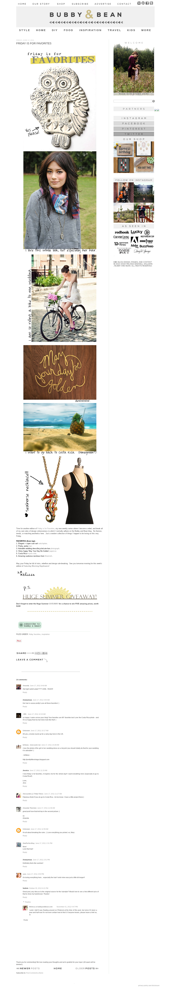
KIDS (131, 30)
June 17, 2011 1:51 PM (43, 843)
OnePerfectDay (29, 843)
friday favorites (35, 634)
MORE (146, 30)
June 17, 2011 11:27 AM (53, 794)
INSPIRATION (90, 30)
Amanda (26, 686)
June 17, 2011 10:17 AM (39, 731)
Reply (25, 692)
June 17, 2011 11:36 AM (46, 808)
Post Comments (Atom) (34, 973)
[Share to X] (41, 653)
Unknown (26, 731)
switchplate (42, 543)
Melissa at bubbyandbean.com (41, 907)
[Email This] (36, 653)
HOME (41, 30)
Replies (28, 902)
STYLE (24, 30)
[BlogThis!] (38, 653)
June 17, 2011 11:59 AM (39, 829)
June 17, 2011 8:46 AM (38, 686)
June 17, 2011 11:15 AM (38, 770)
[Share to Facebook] (43, 653)
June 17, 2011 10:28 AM (50, 745)
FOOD (69, 30)
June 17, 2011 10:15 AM (37, 714)
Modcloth (48, 556)
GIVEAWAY (53, 604)
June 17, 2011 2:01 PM (41, 860)
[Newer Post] (28, 969)
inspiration (46, 634)
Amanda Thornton (29, 808)
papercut (52, 551)
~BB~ (25, 714)
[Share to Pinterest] (46, 653)
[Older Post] (87, 969)
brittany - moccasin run (32, 745)
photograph (55, 548)
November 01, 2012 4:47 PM (67, 907)
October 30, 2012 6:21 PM (38, 888)
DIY (55, 30)
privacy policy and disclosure (148, 985)
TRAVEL (114, 30)
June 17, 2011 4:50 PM (35, 874)
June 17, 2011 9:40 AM (41, 700)
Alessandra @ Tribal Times (33, 794)
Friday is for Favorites (45, 528)
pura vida (32, 553)
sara (24, 874)
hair (30, 546)
